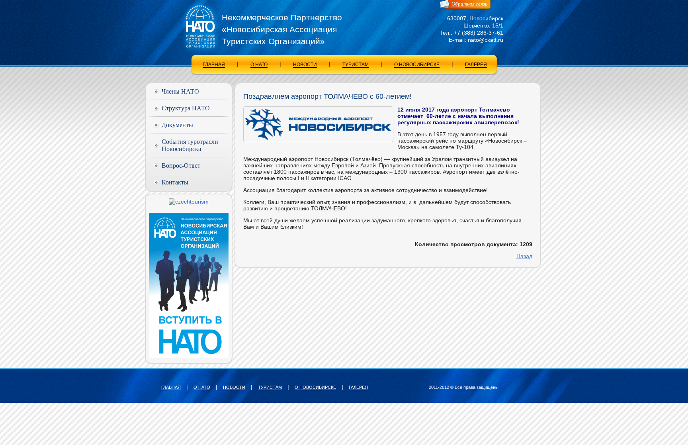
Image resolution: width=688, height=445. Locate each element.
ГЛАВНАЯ (214, 64)
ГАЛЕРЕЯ (476, 64)
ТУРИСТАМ (355, 64)
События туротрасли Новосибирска (190, 145)
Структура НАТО (186, 108)
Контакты (175, 182)
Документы (177, 125)
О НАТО (259, 64)
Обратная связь (469, 4)
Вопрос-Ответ (181, 165)
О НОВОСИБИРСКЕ (417, 64)
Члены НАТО (180, 91)
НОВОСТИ (305, 64)
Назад (524, 256)
